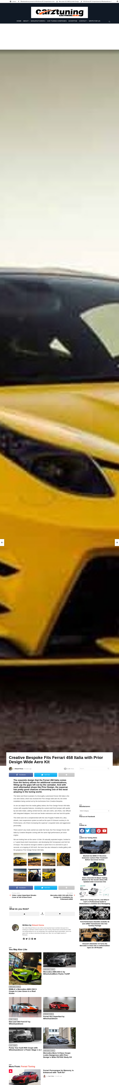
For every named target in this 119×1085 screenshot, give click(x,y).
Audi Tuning (13, 1045)
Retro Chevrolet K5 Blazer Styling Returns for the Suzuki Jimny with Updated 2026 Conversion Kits (94, 880)
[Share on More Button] (66, 775)
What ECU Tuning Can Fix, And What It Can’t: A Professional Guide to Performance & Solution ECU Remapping (94, 902)
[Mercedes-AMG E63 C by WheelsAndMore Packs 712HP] (59, 959)
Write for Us (94, 21)
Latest (14, 1)
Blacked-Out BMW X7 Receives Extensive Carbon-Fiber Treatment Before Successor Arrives (95, 858)
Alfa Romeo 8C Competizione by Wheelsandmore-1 (97, 1)
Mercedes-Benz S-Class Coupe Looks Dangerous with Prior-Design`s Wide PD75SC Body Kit (57, 1055)
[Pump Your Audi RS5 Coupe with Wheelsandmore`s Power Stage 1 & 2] (25, 1035)
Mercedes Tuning (15, 986)
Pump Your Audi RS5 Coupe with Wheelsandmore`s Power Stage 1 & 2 (25, 1049)
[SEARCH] (109, 21)
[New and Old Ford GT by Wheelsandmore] (25, 1007)
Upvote (24, 914)
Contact (83, 21)
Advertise (72, 21)
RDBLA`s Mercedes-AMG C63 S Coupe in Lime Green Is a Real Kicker (23, 991)
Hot (10, 1071)
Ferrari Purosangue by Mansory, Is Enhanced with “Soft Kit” (58, 1071)
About (25, 21)
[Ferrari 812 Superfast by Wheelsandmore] (59, 1004)
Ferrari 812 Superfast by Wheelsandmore (53, 1017)
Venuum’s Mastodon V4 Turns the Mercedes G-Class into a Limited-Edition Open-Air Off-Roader (95, 946)
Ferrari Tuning (48, 1014)
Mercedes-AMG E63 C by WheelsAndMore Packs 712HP (56, 973)
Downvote (60, 914)
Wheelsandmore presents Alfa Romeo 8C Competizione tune (37, 1)
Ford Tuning (13, 1019)
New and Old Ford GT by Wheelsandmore (19, 1023)
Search (108, 769)
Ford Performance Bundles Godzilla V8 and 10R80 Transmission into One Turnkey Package (94, 924)
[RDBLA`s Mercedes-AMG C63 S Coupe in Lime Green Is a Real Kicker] (25, 968)
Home (19, 21)
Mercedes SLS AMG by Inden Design (69, 1)
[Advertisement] (59, 36)
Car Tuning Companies (57, 21)
